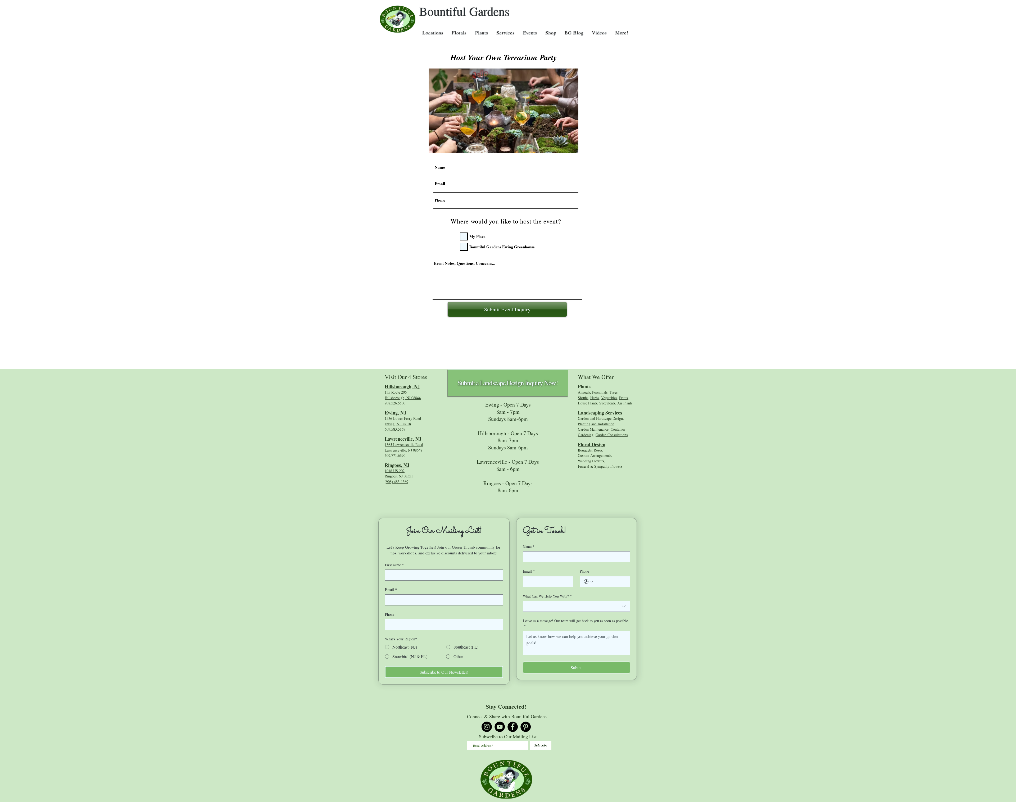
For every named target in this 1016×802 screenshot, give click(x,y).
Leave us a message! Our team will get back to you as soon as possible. (576, 623)
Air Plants (624, 402)
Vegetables (609, 397)
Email (391, 589)
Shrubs (583, 397)
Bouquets (585, 450)
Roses (598, 450)
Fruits (623, 397)
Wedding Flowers (591, 460)
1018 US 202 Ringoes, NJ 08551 (399, 473)
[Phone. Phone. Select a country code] (588, 581)
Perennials (599, 392)
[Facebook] (512, 727)
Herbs (594, 397)
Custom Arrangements (594, 455)
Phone (389, 614)
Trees (614, 392)
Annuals (584, 392)
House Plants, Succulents (596, 402)
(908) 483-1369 (396, 481)
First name (394, 564)
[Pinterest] (525, 727)
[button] (433, 32)
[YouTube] (500, 727)
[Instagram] (487, 727)
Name (528, 546)
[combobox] (576, 606)
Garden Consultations (612, 434)
